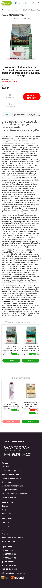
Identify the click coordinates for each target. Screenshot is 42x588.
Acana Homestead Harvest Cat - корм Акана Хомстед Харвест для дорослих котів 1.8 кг (30, 406)
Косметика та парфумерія (12, 486)
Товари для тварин (9, 490)
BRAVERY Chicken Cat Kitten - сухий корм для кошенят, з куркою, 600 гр (11, 349)
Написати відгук (26, 18)
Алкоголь (5, 467)
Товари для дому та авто (11, 478)
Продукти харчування (10, 474)
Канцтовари (6, 482)
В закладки (10, 97)
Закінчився (11, 421)
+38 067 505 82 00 (8, 554)
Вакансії (4, 510)
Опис (7, 115)
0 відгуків (15, 18)
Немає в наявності (31, 96)
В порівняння (10, 106)
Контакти (5, 522)
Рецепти (4, 534)
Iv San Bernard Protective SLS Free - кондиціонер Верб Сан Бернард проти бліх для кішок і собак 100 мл (11, 407)
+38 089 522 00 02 (8, 558)
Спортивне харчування (10, 470)
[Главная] (2, 10)
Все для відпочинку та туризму (14, 493)
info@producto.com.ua (14, 441)
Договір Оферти (8, 541)
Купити (11, 361)
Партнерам (6, 514)
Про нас (4, 506)
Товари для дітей (8, 497)
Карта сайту (6, 526)
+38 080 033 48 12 (8, 550)
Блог (3, 530)
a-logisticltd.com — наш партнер (15, 573)
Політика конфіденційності (12, 538)
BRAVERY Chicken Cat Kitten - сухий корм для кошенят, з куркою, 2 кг (30, 348)
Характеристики (18, 115)
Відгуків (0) (32, 115)
